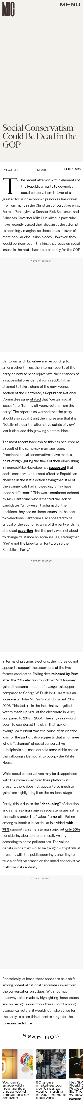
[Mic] (8, 9)
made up (20, 712)
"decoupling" (50, 804)
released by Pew (64, 674)
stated (35, 399)
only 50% (72, 829)
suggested (57, 467)
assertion (25, 530)
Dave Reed (13, 170)
